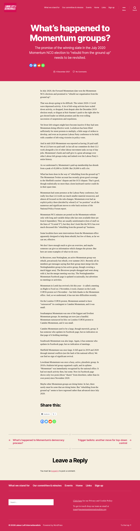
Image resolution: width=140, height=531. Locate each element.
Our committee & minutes (72, 7)
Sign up (111, 7)
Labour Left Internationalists (28, 525)
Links (104, 7)
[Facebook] (31, 65)
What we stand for (52, 7)
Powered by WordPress (53, 525)
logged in (55, 471)
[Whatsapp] (43, 65)
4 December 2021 (63, 72)
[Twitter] (35, 65)
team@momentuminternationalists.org (89, 509)
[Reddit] (39, 65)
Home (96, 7)
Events (89, 7)
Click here (77, 500)
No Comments (81, 72)
